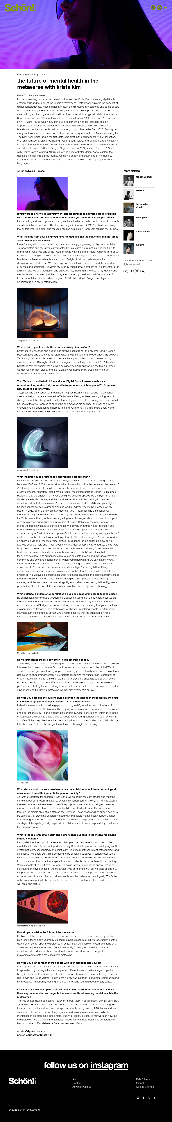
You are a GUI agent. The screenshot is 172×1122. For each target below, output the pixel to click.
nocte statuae (143, 231)
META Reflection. (26, 74)
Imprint (140, 1082)
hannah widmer (144, 176)
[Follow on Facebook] (131, 271)
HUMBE (140, 190)
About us (77, 1079)
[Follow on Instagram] (125, 271)
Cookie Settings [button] (145, 1086)
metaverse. (45, 74)
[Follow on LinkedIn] (142, 271)
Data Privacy (143, 1079)
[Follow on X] (137, 271)
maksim (140, 244)
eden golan (141, 217)
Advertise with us (81, 1086)
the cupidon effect (142, 205)
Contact (76, 1082)
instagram (109, 1065)
